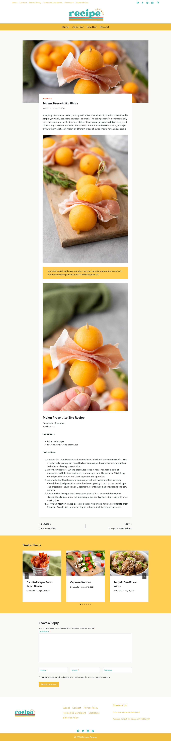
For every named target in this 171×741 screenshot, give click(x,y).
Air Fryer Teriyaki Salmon (120, 526)
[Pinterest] (147, 3)
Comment (45, 631)
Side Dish (92, 27)
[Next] (144, 576)
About (14, 2)
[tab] (80, 604)
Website (108, 670)
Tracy (47, 108)
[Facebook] (138, 3)
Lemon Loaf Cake (48, 526)
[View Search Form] (158, 2)
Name (43, 670)
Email (75, 670)
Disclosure (69, 2)
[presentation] (42, 563)
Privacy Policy (35, 2)
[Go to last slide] (27, 576)
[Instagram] (152, 3)
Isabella (32, 591)
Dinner (65, 27)
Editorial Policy (82, 2)
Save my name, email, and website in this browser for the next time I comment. (76, 677)
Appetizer (78, 27)
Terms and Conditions (52, 2)
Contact (23, 2)
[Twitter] (142, 3)
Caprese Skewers (81, 582)
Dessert (104, 27)
